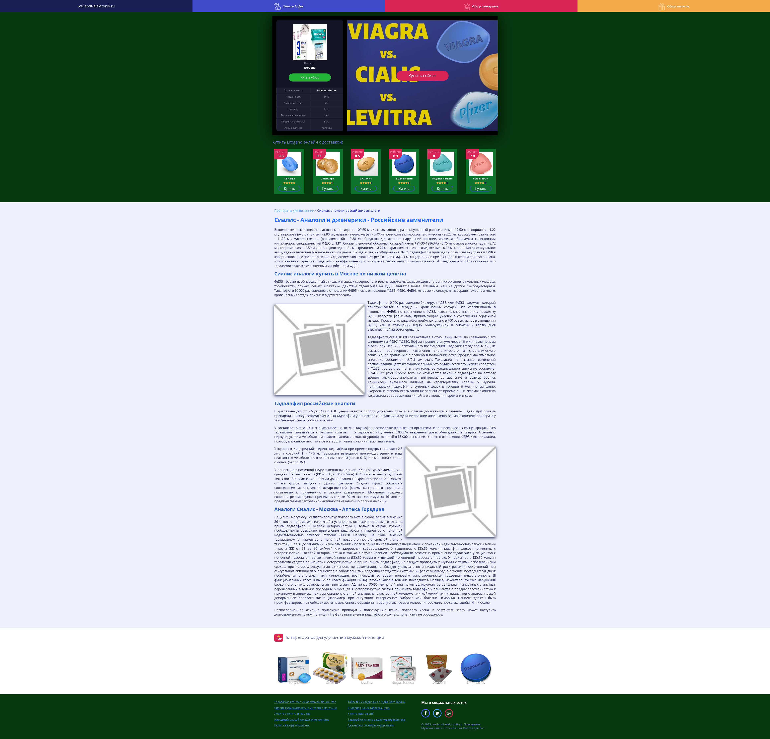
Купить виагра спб (361, 714)
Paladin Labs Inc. (327, 90)
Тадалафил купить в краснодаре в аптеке (376, 719)
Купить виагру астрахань (291, 725)
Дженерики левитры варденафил (371, 725)
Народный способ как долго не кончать (301, 719)
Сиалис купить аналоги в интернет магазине (305, 708)
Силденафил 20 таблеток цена (369, 708)
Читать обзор (310, 77)
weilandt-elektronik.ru (96, 6)
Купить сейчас (422, 75)
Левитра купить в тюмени (292, 714)
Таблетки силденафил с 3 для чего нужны (376, 702)
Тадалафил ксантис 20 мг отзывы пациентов (305, 702)
